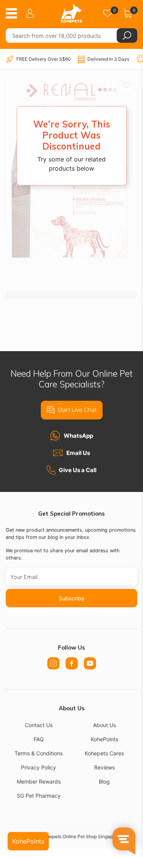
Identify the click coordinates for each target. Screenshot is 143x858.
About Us (104, 725)
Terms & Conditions (38, 753)
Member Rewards (39, 781)
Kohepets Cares (104, 753)
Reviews (104, 767)
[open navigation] (14, 13)
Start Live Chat (77, 409)
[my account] (31, 13)
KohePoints (104, 739)
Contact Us (39, 725)
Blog (104, 781)
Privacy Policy (38, 767)
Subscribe (71, 598)
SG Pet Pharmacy (39, 795)
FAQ (39, 739)
